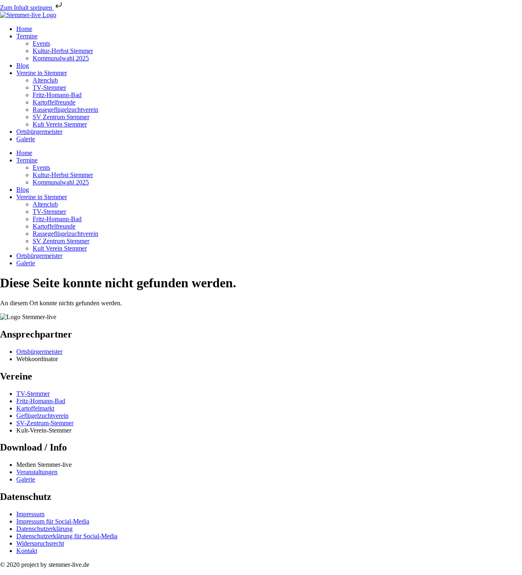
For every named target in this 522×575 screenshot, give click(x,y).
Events (41, 43)
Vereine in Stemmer (41, 72)
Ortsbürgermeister (39, 131)
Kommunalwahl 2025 (61, 58)
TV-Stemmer (49, 87)
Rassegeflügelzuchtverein (65, 109)
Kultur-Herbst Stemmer (63, 50)
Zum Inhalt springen (27, 7)
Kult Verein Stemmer (60, 124)
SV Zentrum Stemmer (61, 116)
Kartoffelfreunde (54, 102)
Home (24, 28)
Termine (27, 36)
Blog (22, 65)
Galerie (25, 138)
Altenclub (45, 80)
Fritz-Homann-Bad (57, 94)
